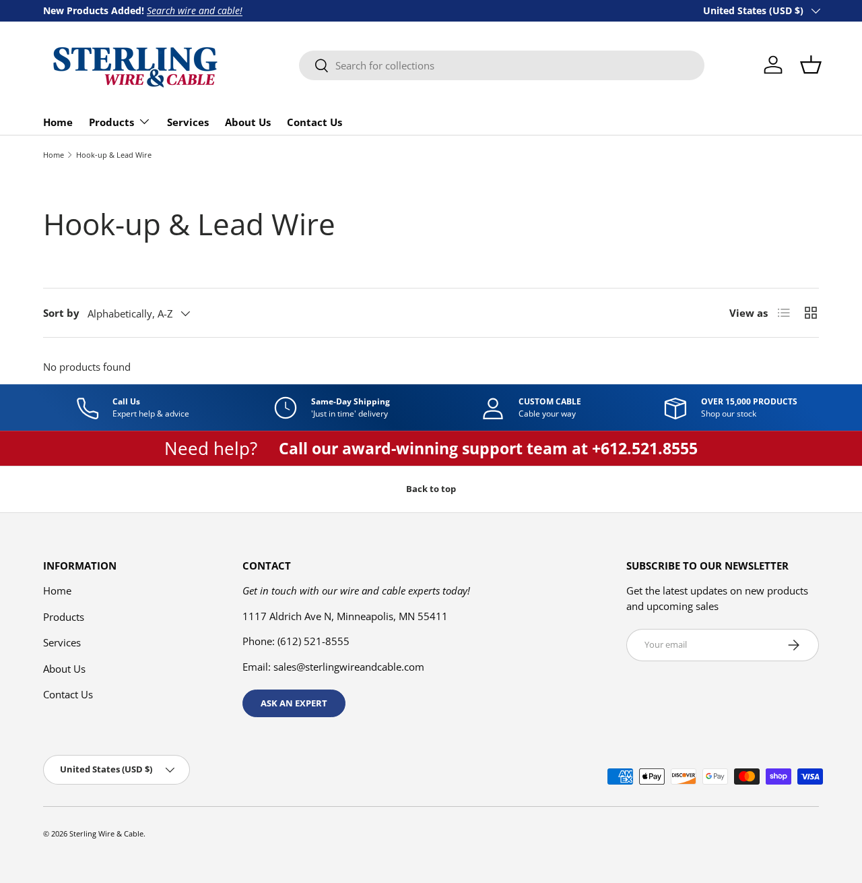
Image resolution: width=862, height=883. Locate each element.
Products (111, 122)
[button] (811, 65)
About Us (248, 122)
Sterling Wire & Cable (106, 833)
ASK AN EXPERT (294, 703)
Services (188, 122)
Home (58, 122)
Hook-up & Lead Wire (114, 154)
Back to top (431, 489)
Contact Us (314, 122)
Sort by (61, 312)
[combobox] (501, 65)
